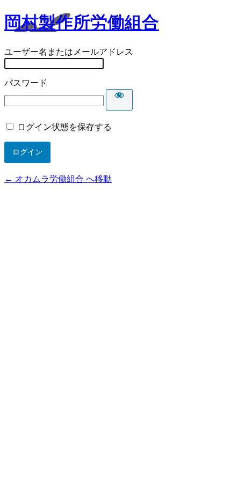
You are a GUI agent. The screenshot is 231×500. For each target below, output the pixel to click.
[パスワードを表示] (119, 100)
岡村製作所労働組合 (81, 22)
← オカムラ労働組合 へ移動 (58, 178)
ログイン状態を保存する (64, 126)
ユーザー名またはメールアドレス (68, 51)
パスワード (25, 82)
